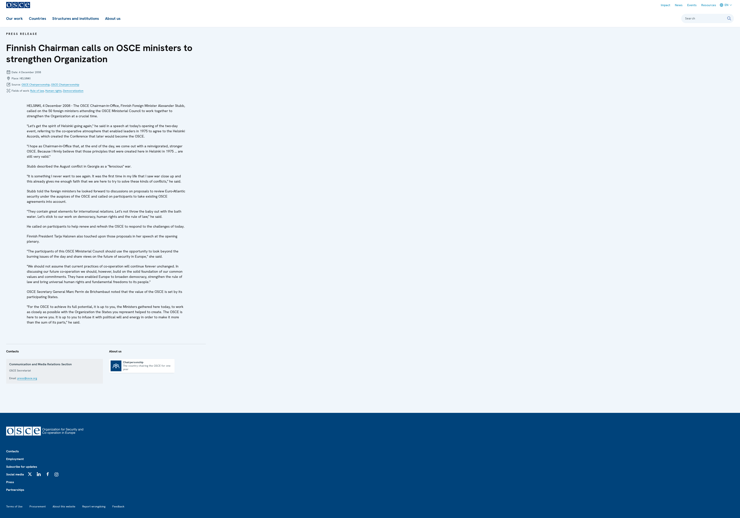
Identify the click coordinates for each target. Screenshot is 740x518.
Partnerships (15, 490)
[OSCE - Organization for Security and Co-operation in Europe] (18, 5)
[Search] (729, 18)
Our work (14, 18)
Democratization (73, 90)
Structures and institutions (75, 18)
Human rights (53, 90)
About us (112, 18)
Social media (15, 474)
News (679, 5)
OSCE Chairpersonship (36, 84)
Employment (15, 459)
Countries (37, 18)
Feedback (118, 506)
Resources (708, 5)
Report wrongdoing (93, 506)
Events (692, 5)
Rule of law (37, 90)
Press (10, 482)
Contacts (12, 451)
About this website (64, 506)
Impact (665, 5)
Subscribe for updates (21, 467)
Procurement (37, 506)
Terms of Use (14, 506)
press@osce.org (27, 378)
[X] (30, 474)
